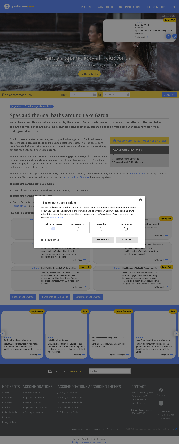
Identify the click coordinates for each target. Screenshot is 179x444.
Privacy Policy (56, 217)
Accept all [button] (127, 240)
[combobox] (140, 199)
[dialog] (89, 222)
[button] (50, 240)
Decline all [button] (103, 240)
